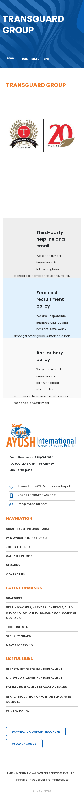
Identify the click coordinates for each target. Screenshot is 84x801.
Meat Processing (19, 645)
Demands (13, 565)
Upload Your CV (24, 744)
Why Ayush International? (26, 538)
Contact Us (15, 574)
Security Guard (18, 636)
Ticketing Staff (18, 627)
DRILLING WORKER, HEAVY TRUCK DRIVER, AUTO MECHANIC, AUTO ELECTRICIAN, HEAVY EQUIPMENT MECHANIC (42, 612)
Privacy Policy (18, 711)
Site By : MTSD (42, 791)
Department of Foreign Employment (34, 669)
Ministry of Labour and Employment (34, 678)
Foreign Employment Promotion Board (36, 687)
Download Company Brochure (36, 731)
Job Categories (18, 547)
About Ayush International (27, 529)
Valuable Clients (19, 556)
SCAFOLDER (14, 598)
